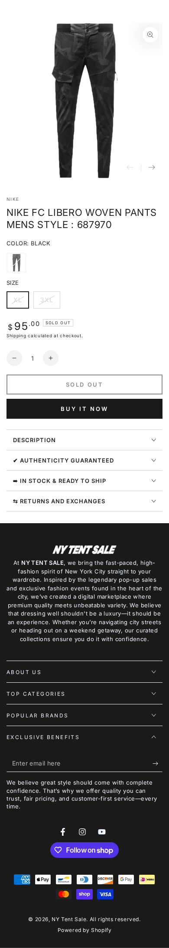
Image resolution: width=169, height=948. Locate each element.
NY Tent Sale (69, 919)
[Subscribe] (157, 763)
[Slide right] (151, 168)
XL (21, 302)
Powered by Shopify (85, 930)
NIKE (12, 199)
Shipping (16, 335)
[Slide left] (130, 168)
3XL (50, 302)
